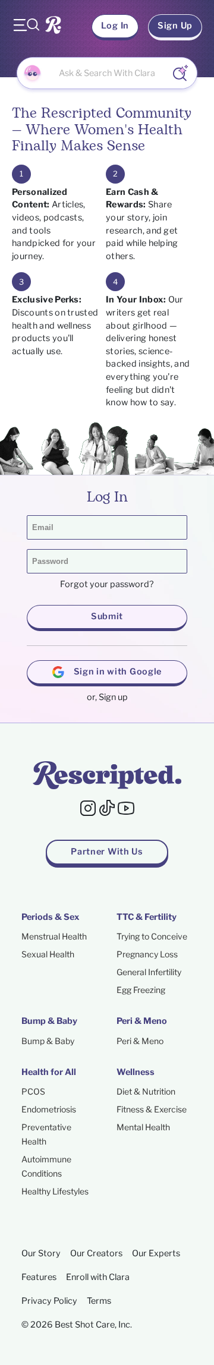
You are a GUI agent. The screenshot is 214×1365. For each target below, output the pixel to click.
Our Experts (156, 1253)
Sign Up (175, 25)
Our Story (41, 1253)
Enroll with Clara (98, 1277)
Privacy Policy (49, 1300)
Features (38, 1277)
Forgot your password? (107, 584)
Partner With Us (107, 851)
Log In (115, 25)
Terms (99, 1300)
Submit (107, 616)
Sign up (113, 697)
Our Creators (96, 1253)
